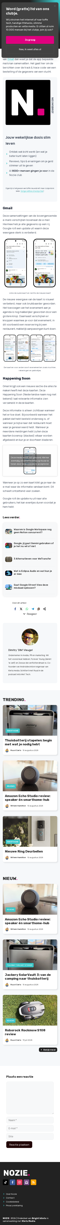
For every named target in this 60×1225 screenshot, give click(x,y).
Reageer (32, 614)
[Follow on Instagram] (19, 1182)
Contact (10, 1197)
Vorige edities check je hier (32, 191)
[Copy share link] (38, 609)
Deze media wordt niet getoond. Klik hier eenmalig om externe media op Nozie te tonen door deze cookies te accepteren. (30, 460)
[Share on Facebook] (15, 609)
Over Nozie (11, 1194)
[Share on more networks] (44, 609)
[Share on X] (21, 609)
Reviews (11, 786)
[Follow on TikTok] (5, 1182)
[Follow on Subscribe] (26, 1182)
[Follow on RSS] (33, 1182)
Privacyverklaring (14, 1205)
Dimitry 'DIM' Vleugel (20, 650)
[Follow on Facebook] (12, 1182)
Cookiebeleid (12, 1201)
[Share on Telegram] (33, 609)
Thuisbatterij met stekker (19, 965)
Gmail (10, 59)
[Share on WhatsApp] (27, 609)
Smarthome (12, 731)
